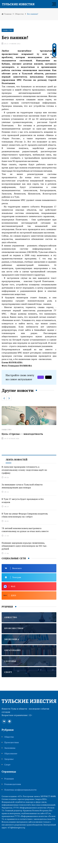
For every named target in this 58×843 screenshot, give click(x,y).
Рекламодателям (12, 784)
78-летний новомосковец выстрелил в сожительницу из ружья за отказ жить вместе (25, 530)
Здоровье (9, 759)
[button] (4, 398)
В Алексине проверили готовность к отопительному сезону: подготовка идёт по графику (24, 469)
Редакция (9, 779)
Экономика (9, 748)
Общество (19, 14)
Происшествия (11, 742)
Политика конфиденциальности (20, 790)
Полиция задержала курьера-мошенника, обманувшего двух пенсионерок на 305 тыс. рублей (24, 545)
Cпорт (7, 765)
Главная (8, 14)
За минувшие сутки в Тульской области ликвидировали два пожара (22, 486)
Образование (10, 754)
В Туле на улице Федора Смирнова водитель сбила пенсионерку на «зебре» (25, 515)
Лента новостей (16, 459)
